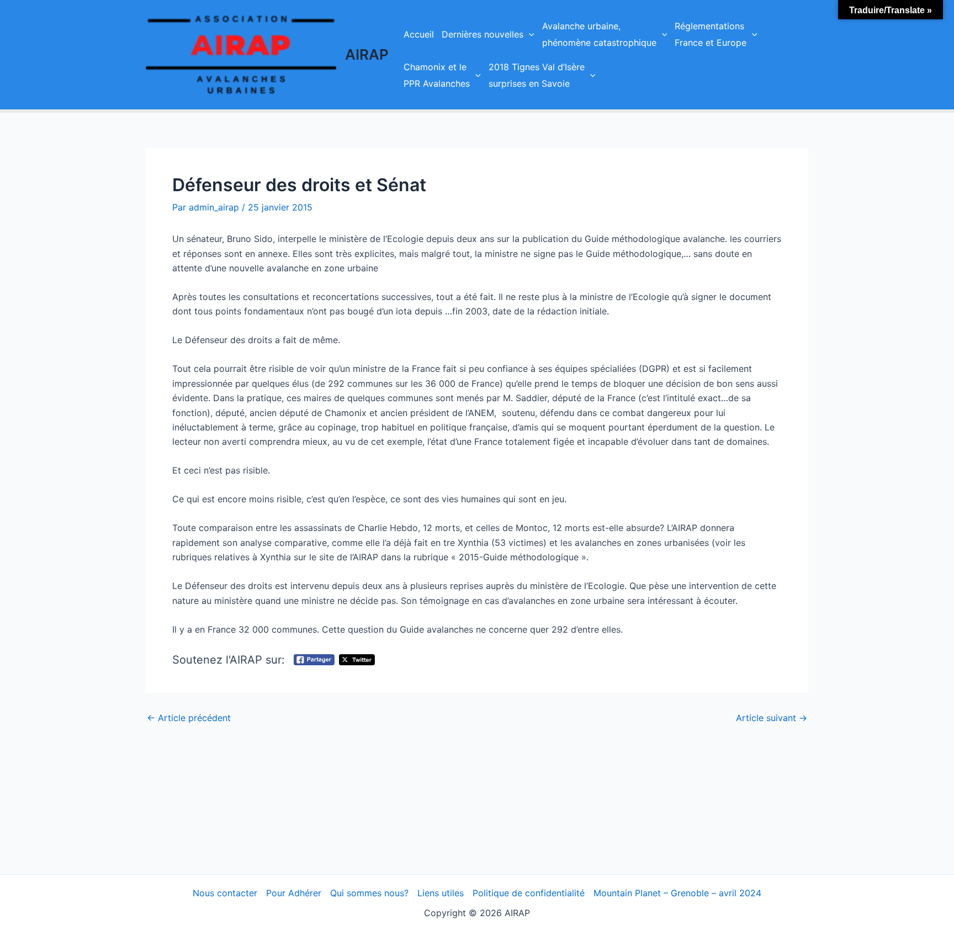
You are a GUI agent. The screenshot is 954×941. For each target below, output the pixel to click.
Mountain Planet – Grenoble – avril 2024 (677, 892)
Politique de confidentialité (529, 892)
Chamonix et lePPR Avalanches (437, 75)
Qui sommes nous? (369, 892)
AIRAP (367, 54)
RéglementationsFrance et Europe (710, 34)
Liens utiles (440, 892)
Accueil (419, 34)
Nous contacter (225, 892)
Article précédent (189, 717)
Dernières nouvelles (482, 34)
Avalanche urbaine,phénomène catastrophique (599, 34)
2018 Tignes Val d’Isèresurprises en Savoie (537, 75)
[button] (528, 34)
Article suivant (771, 717)
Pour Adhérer (293, 892)
